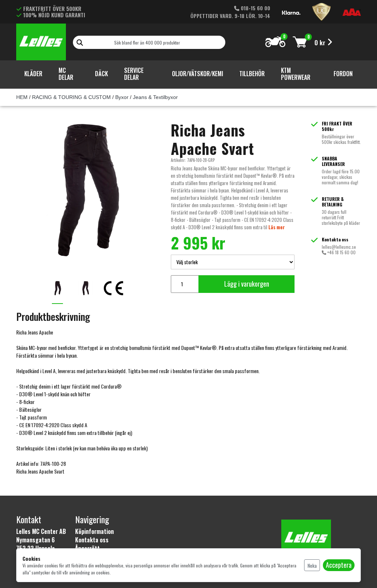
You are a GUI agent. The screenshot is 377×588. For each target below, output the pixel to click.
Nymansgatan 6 (35, 539)
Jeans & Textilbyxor (155, 97)
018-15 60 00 (254, 8)
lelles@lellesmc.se (339, 247)
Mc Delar (66, 74)
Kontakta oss (92, 539)
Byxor (121, 97)
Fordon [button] (343, 73)
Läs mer (276, 227)
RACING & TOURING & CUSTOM (71, 97)
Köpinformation (94, 531)
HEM (22, 97)
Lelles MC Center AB (41, 531)
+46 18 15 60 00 (341, 252)
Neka (312, 565)
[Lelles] (41, 40)
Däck (101, 73)
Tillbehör (252, 73)
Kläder (33, 73)
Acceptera (339, 565)
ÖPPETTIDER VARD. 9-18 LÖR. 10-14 (230, 16)
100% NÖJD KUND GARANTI (54, 15)
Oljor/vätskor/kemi (197, 73)
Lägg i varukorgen (246, 283)
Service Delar (134, 74)
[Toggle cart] (300, 41)
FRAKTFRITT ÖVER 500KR (52, 8)
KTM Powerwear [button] (295, 74)
